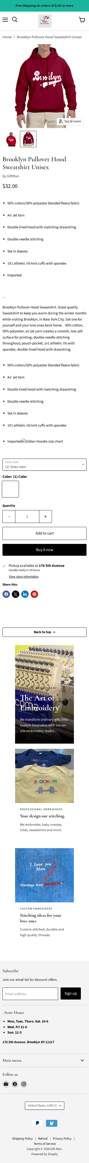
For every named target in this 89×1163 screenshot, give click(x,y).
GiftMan (13, 176)
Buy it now (44, 550)
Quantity (8, 506)
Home (7, 37)
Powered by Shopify (44, 1154)
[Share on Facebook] (6, 594)
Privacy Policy (62, 1138)
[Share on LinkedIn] (25, 594)
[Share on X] (15, 594)
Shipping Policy (22, 1138)
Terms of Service (45, 1144)
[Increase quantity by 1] (45, 516)
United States (42, 1105)
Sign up (71, 993)
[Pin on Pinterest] (34, 594)
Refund (42, 1138)
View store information (24, 576)
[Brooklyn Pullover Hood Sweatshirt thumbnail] (11, 139)
